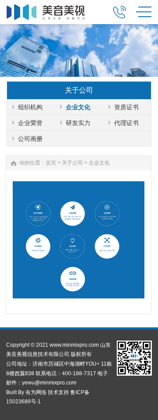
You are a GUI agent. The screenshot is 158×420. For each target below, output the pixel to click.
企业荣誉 (30, 122)
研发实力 (78, 122)
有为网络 (36, 392)
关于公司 (72, 163)
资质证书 (126, 107)
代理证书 (126, 122)
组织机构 (30, 107)
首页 (51, 163)
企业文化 (78, 107)
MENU (143, 11)
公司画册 (30, 138)
